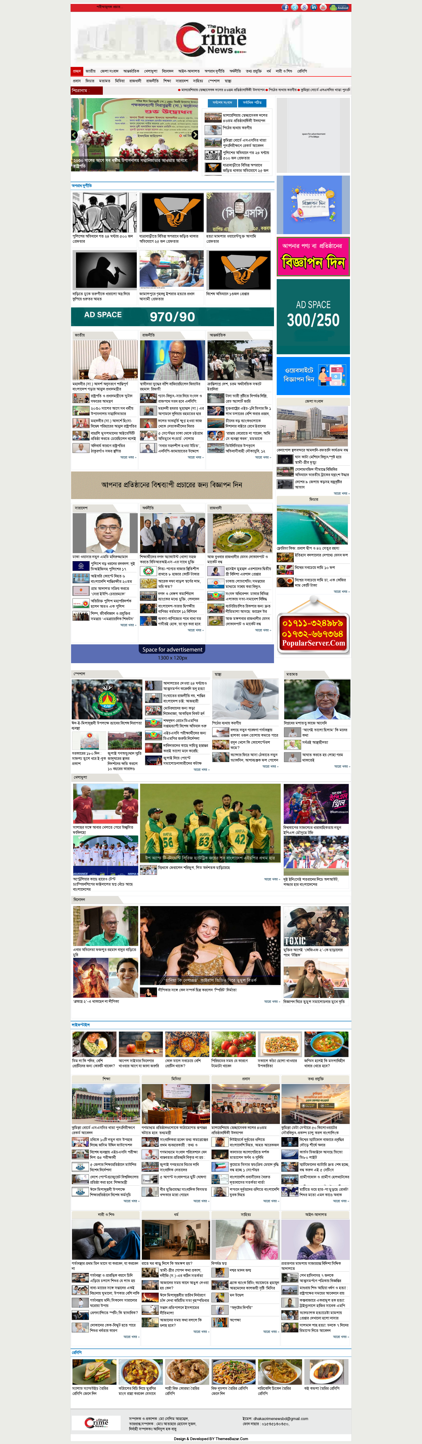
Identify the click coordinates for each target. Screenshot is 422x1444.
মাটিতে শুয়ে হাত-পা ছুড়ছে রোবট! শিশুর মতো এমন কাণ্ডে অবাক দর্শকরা (314, 1195)
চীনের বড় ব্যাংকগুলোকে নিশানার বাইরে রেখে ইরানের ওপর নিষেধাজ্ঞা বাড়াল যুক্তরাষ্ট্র (236, 426)
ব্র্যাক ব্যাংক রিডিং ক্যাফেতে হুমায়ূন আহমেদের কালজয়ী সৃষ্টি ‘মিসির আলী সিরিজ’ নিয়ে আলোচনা (245, 1288)
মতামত (104, 81)
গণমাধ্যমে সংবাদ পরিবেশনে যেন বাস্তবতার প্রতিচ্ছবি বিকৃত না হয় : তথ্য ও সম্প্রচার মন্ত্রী (174, 1157)
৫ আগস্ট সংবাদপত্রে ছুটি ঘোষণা (183, 1177)
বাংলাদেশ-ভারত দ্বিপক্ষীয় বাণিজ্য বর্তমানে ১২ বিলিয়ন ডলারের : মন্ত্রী (168, 611)
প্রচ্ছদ (77, 71)
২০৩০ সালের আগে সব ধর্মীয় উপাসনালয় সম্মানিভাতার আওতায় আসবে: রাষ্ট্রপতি (103, 414)
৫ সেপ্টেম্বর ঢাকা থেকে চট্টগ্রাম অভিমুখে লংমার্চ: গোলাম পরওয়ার (171, 439)
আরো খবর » (128, 457)
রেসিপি (302, 71)
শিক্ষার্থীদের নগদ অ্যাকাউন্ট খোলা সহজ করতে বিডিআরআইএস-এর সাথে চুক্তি (168, 560)
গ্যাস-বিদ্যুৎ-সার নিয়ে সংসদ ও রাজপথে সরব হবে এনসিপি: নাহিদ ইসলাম (171, 401)
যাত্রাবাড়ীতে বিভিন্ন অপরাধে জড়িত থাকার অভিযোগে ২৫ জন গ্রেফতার (236, 170)
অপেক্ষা (235, 1320)
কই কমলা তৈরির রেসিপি (321, 1388)
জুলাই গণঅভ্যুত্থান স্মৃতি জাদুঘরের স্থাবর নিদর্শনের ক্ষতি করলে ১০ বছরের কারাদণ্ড (125, 761)
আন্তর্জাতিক (131, 71)
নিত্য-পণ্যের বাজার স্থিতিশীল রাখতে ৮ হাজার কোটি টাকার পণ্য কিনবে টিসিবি (169, 574)
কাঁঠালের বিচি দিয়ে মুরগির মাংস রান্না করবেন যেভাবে (137, 1391)
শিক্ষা (167, 81)
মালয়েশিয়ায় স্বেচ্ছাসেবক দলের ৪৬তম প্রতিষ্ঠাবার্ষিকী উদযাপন (170, 90)
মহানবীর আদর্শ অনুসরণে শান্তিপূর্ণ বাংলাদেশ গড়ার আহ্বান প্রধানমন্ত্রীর (127, 166)
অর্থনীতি (235, 71)
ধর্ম (269, 71)
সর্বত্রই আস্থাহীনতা (315, 742)
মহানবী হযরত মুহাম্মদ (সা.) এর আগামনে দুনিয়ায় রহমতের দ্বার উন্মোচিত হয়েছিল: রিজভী (172, 414)
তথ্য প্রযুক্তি (254, 71)
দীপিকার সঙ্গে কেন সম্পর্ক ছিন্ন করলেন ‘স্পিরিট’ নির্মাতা (197, 990)
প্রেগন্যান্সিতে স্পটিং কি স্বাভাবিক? (114, 1312)
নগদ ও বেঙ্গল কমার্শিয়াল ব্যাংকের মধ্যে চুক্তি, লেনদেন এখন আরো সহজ (169, 599)
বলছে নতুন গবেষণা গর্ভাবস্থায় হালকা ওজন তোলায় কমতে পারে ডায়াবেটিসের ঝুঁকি (245, 735)
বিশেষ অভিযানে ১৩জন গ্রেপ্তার (227, 294)
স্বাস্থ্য (228, 81)
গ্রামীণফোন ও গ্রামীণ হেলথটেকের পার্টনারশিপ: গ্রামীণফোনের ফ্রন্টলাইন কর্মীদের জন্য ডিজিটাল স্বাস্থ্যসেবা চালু (315, 1185)
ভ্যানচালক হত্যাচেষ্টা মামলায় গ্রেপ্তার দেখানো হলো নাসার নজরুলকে (311, 1318)
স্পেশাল (214, 81)
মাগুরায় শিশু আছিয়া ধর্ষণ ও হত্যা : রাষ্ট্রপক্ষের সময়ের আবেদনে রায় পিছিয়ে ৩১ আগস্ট (314, 1293)
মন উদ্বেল (237, 1295)
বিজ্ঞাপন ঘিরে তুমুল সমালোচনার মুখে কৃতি (314, 1001)
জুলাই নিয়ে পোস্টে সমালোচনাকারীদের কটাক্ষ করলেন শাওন (173, 763)
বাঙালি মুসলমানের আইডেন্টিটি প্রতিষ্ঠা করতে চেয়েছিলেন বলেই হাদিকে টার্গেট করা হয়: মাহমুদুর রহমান (104, 439)
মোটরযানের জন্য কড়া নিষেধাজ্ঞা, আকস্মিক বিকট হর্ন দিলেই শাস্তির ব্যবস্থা (174, 714)
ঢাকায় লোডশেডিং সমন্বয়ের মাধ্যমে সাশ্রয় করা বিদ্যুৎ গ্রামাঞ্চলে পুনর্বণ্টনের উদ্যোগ (236, 587)
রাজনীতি (152, 81)
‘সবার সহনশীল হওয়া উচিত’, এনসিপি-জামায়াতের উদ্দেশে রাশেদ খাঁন (170, 451)
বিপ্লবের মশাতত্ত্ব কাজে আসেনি (305, 723)
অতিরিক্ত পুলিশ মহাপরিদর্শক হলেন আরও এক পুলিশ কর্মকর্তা (102, 606)
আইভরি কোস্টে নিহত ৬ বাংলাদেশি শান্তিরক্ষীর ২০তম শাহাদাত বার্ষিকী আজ (102, 581)
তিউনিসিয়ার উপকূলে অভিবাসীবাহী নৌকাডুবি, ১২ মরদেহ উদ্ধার (236, 451)
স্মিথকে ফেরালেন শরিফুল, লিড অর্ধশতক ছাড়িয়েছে (194, 867)
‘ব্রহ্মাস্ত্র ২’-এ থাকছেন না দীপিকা (96, 1001)
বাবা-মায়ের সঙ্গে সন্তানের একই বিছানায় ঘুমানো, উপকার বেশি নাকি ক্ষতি (105, 1293)
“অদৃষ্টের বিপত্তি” (241, 1307)
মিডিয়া (120, 81)
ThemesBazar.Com (231, 1439)
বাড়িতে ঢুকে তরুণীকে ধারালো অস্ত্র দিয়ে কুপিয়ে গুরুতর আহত (101, 297)
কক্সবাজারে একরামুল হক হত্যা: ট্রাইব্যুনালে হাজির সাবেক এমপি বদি (313, 1306)
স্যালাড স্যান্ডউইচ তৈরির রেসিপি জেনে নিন (90, 1391)
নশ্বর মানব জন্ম (240, 1270)
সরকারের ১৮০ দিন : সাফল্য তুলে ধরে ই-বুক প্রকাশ (89, 758)
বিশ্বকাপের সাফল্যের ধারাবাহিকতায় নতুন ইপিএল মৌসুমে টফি (312, 830)
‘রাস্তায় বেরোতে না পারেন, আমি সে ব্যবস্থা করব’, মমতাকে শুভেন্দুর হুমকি (238, 439)
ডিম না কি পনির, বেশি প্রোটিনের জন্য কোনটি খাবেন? (93, 1063)
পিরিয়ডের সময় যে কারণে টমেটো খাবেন (229, 1063)
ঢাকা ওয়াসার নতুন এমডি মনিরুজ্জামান (100, 557)
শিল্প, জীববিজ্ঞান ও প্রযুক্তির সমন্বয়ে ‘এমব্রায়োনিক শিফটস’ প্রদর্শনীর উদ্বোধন (103, 619)
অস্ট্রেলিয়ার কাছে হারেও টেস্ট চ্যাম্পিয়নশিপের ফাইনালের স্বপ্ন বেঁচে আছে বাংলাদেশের (103, 884)
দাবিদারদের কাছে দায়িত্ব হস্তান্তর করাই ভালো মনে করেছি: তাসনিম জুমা (176, 751)
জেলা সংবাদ (109, 71)
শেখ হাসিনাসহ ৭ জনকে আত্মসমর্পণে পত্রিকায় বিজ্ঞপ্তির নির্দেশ (311, 1281)
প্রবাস (77, 81)
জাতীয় (90, 71)
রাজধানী (135, 81)
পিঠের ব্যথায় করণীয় (230, 90)
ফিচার (90, 81)
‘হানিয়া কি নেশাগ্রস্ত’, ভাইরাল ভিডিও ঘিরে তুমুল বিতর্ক (210, 980)
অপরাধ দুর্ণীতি (215, 71)
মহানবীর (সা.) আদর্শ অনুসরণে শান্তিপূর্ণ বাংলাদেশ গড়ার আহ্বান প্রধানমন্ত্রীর (100, 387)
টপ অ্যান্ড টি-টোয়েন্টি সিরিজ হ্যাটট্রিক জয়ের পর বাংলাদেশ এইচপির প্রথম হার (210, 858)
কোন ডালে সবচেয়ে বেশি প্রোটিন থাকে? (183, 1063)
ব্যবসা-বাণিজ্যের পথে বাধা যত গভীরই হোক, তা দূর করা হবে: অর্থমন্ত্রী (170, 624)
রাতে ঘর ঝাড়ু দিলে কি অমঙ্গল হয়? (167, 1263)
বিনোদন (167, 71)
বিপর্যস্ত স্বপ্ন (219, 1263)
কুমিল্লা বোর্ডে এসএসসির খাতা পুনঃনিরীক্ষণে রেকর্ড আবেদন (289, 90)
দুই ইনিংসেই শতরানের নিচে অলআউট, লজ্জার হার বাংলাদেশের (311, 882)
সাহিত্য (198, 81)
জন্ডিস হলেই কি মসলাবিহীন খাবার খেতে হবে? (324, 1063)
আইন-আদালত (189, 71)
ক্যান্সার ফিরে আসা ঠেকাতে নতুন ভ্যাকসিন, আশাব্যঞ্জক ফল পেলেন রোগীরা (245, 760)
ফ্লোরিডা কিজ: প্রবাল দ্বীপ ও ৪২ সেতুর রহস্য (308, 548)
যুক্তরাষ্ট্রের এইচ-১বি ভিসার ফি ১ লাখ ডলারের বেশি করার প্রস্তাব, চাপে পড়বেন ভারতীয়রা (239, 414)
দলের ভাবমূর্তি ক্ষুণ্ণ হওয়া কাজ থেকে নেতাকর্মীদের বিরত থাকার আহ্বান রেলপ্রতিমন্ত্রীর (171, 426)
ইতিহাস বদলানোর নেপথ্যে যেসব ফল (321, 555)
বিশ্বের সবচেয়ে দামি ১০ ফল (315, 567)
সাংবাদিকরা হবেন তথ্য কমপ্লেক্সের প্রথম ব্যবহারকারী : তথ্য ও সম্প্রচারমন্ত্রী (175, 1145)
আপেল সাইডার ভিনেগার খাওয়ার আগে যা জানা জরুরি (139, 1063)
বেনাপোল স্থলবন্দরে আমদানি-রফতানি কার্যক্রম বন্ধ (312, 450)
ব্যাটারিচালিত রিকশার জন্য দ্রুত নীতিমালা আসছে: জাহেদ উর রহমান (239, 611)
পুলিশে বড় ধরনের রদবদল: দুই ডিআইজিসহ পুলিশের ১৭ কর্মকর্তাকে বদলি (104, 569)
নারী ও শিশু (284, 71)
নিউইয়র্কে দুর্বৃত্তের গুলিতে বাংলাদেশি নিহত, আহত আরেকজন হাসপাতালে (245, 1145)
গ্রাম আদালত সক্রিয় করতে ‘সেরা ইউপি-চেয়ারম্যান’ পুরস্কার (101, 594)
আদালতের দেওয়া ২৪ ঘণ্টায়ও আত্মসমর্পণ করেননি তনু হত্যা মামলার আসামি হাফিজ (176, 689)
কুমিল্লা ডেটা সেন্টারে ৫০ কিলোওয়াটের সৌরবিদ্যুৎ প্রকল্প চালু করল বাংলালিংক (310, 1130)
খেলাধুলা (150, 71)
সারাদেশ (182, 81)
